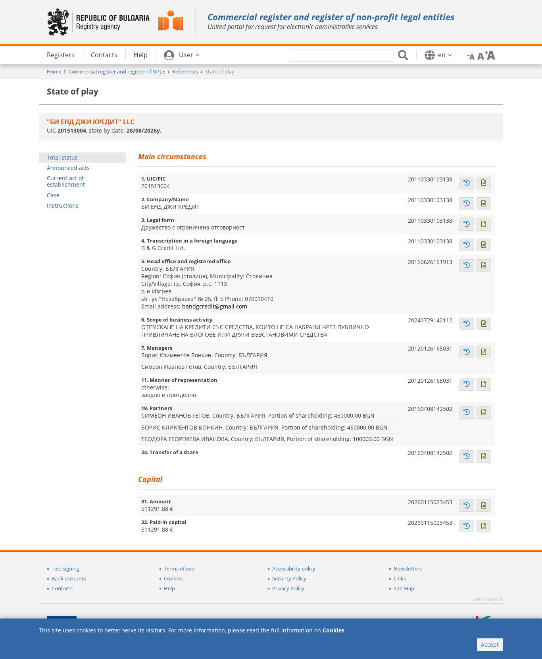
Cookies (173, 578)
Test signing (65, 568)
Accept (490, 644)
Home (54, 71)
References (185, 71)
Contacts (62, 588)
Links (400, 578)
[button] (182, 55)
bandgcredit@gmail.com (214, 306)
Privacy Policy (288, 588)
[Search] (403, 55)
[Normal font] (480, 54)
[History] (466, 183)
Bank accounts (69, 578)
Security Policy (289, 578)
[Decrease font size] (469, 54)
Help (169, 588)
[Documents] (484, 183)
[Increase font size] (490, 54)
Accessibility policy (293, 568)
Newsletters (408, 568)
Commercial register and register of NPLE (117, 71)
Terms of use (179, 568)
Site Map (404, 588)
